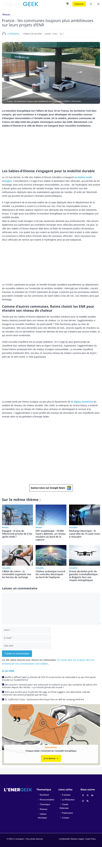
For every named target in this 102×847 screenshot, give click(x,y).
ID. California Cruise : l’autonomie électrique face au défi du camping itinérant (44, 699)
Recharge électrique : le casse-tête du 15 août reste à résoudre (84, 533)
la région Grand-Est (82, 401)
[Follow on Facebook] (83, 795)
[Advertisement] (51, 149)
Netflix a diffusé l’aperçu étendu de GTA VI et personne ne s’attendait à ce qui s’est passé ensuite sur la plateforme (49, 678)
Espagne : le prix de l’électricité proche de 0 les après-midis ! (17, 533)
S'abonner (79, 4)
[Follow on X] (88, 795)
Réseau (6, 14)
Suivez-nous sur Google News (48, 488)
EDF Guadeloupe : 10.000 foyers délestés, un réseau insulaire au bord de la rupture (51, 535)
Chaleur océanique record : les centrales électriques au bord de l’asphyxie (51, 574)
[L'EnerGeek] (20, 4)
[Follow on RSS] (88, 801)
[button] (91, 4)
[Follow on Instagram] (83, 801)
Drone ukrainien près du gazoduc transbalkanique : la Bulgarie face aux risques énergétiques (84, 576)
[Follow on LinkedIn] (92, 795)
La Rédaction (13, 34)
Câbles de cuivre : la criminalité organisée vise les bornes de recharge (16, 574)
